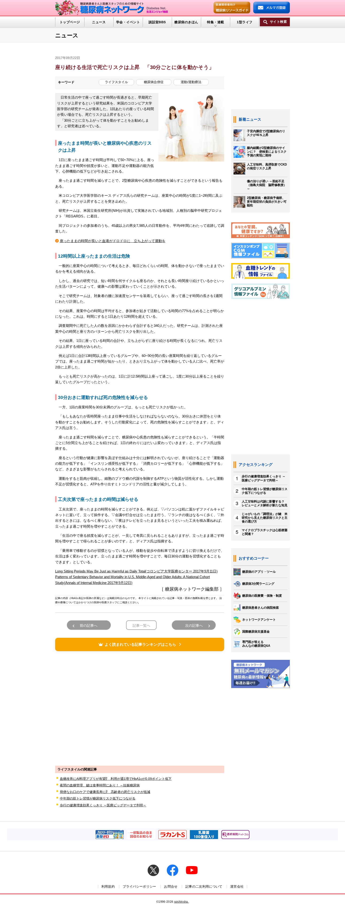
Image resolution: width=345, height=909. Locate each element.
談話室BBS (157, 22)
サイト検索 (278, 21)
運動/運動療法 (191, 82)
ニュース (99, 22)
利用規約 (108, 886)
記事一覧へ (141, 625)
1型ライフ (244, 22)
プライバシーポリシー (139, 886)
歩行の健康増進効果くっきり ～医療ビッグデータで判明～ (103, 805)
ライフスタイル (116, 82)
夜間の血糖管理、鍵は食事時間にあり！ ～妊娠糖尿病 (100, 785)
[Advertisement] (139, 707)
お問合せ (170, 886)
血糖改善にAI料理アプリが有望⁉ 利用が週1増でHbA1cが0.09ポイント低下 (116, 779)
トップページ (70, 22)
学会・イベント (128, 22)
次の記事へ (194, 625)
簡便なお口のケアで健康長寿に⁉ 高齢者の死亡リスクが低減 (105, 792)
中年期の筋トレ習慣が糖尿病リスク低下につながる (97, 798)
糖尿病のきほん (186, 22)
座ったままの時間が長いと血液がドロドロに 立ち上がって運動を (112, 241)
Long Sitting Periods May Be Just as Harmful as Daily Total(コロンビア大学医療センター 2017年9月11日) (136, 571)
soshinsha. (181, 901)
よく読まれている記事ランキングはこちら (140, 644)
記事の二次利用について (203, 886)
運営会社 (237, 886)
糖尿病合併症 (154, 82)
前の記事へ (88, 625)
